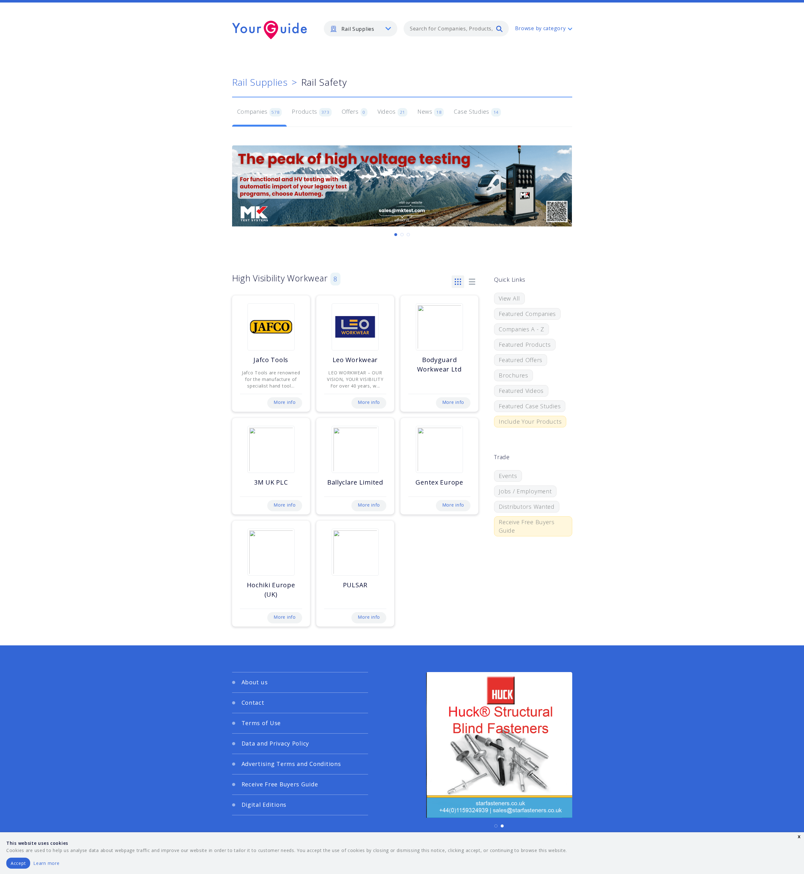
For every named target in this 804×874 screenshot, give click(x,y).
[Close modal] (523, 398)
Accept (18, 863)
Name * (284, 444)
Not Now (340, 509)
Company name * (428, 444)
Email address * (294, 474)
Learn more (46, 863)
